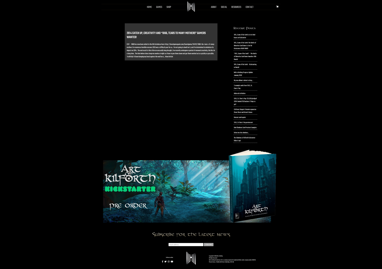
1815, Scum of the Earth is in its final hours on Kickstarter (244, 36)
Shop (169, 7)
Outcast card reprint (240, 117)
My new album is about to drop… (243, 80)
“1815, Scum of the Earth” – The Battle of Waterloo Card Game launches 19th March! (245, 56)
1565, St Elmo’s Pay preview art (243, 122)
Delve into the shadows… (241, 132)
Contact (250, 7)
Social (224, 7)
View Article (169, 56)
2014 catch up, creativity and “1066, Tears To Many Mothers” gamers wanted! (166, 35)
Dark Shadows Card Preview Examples (245, 127)
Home (149, 7)
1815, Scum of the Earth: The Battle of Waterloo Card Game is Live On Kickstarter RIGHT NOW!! (245, 45)
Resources (236, 7)
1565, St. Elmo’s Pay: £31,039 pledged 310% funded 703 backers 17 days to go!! (245, 101)
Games (159, 7)
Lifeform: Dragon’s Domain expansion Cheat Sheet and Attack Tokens (245, 111)
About (214, 7)
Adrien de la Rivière (240, 93)
